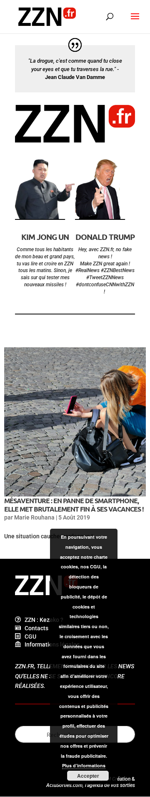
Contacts (34, 628)
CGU (28, 636)
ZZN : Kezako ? (42, 619)
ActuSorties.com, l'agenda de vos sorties (90, 785)
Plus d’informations (83, 765)
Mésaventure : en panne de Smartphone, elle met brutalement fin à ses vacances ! (74, 504)
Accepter (88, 775)
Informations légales (50, 644)
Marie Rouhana (34, 517)
